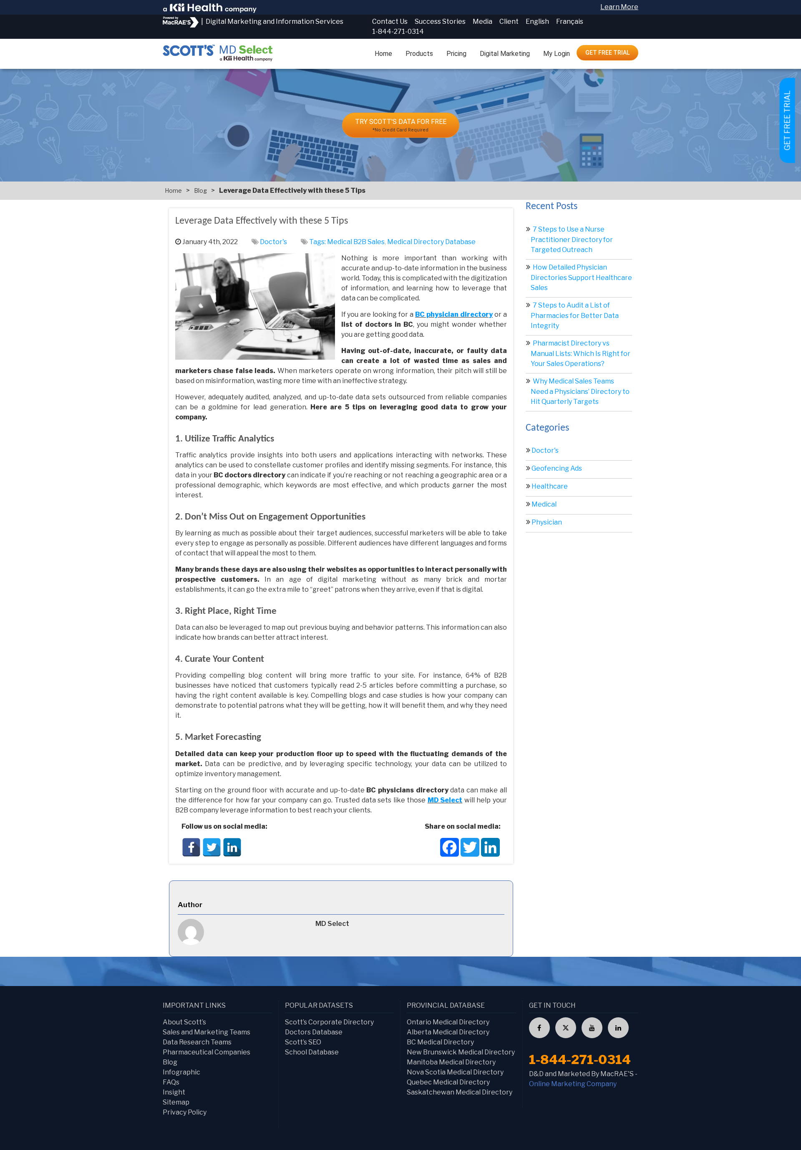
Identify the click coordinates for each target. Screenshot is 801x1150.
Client (509, 21)
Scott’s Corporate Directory (329, 1022)
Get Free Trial (607, 52)
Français (569, 21)
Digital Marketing (505, 54)
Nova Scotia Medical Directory (455, 1072)
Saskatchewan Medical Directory (459, 1092)
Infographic (181, 1072)
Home (383, 54)
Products (419, 54)
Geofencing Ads (556, 468)
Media (482, 21)
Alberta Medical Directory (448, 1032)
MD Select (445, 800)
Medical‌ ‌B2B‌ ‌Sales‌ (356, 242)
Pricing (456, 54)
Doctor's (273, 242)
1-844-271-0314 (398, 31)
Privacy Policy (185, 1112)
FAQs (171, 1082)
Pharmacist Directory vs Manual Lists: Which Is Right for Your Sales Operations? (580, 353)
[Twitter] (211, 847)
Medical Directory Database (431, 242)
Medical (544, 504)
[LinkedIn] (232, 847)
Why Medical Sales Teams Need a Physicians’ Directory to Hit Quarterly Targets (580, 391)
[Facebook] (191, 847)
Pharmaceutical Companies (206, 1052)
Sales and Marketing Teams (206, 1032)
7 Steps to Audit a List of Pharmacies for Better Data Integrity (575, 315)
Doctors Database (314, 1032)
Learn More (619, 7)
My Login (556, 54)
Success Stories (440, 21)
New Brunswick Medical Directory (461, 1052)
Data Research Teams (197, 1042)
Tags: (318, 242)
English (537, 21)
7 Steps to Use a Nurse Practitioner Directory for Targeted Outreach (572, 239)
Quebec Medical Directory (448, 1082)
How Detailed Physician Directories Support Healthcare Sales (581, 277)
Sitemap (176, 1102)
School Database (312, 1052)
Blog (200, 190)
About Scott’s (184, 1022)
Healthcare (549, 486)
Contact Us (390, 21)
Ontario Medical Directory (448, 1022)
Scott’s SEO (303, 1042)
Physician (546, 522)
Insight (174, 1092)
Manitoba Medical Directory (451, 1062)
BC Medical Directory (440, 1042)
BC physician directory (454, 314)
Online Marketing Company (573, 1084)
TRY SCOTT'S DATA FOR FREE (400, 125)
